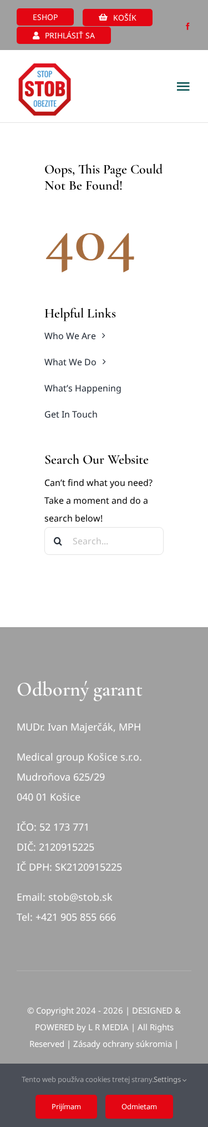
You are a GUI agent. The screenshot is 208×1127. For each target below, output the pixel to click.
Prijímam (66, 1106)
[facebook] (187, 26)
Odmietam (139, 1106)
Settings (168, 1079)
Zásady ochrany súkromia (122, 1043)
